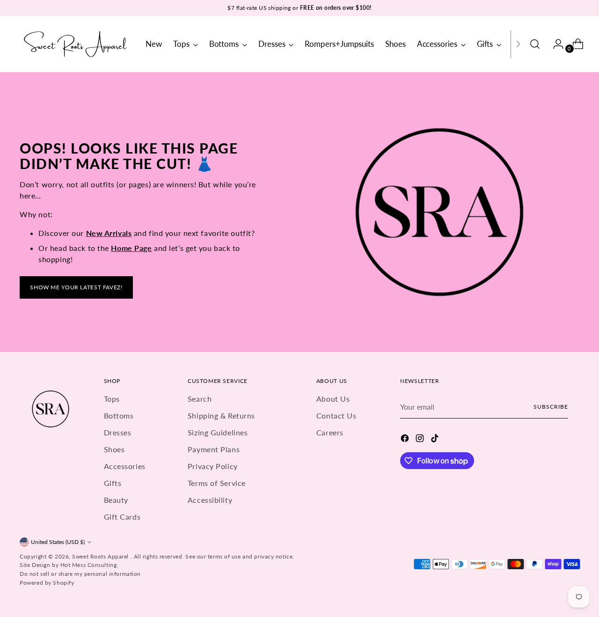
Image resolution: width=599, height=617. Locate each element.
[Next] (518, 44)
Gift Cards (122, 516)
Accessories (125, 466)
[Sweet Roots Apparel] (76, 44)
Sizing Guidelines (218, 432)
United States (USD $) (58, 541)
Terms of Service (217, 482)
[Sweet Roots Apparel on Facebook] (405, 439)
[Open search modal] (535, 44)
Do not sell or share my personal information (80, 573)
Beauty (116, 499)
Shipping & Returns (221, 415)
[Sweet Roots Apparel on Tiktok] (435, 439)
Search (200, 398)
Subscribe (550, 406)
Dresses (117, 432)
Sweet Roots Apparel (101, 556)
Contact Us (336, 415)
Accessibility (210, 499)
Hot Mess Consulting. (89, 564)
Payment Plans (214, 449)
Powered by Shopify (47, 582)
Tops (112, 398)
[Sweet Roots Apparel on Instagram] (420, 439)
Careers (329, 432)
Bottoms (119, 415)
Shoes (114, 449)
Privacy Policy (213, 466)
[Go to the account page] (554, 44)
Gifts (113, 482)
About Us (333, 398)
